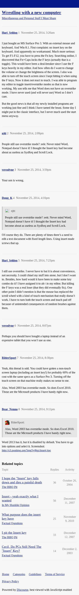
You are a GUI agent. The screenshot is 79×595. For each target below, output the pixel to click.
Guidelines (35, 574)
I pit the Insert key (14, 532)
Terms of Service (55, 574)
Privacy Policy (10, 581)
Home (5, 574)
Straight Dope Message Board (19, 3)
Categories (19, 574)
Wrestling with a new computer (31, 12)
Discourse (22, 589)
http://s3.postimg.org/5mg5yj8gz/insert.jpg (26, 450)
